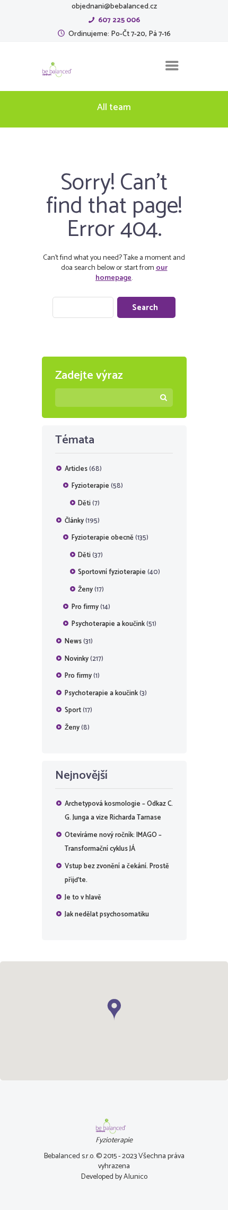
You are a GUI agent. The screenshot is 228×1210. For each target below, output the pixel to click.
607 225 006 (119, 20)
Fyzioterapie (90, 486)
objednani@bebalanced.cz (114, 7)
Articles (76, 469)
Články (74, 520)
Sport (73, 710)
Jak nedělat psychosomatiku (107, 914)
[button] (114, 1010)
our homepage (131, 273)
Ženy (85, 589)
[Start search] (146, 307)
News (73, 641)
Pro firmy (85, 607)
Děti (84, 503)
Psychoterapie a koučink (108, 624)
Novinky (77, 659)
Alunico (135, 1177)
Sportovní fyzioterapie (112, 572)
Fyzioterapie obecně (103, 537)
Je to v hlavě (83, 897)
